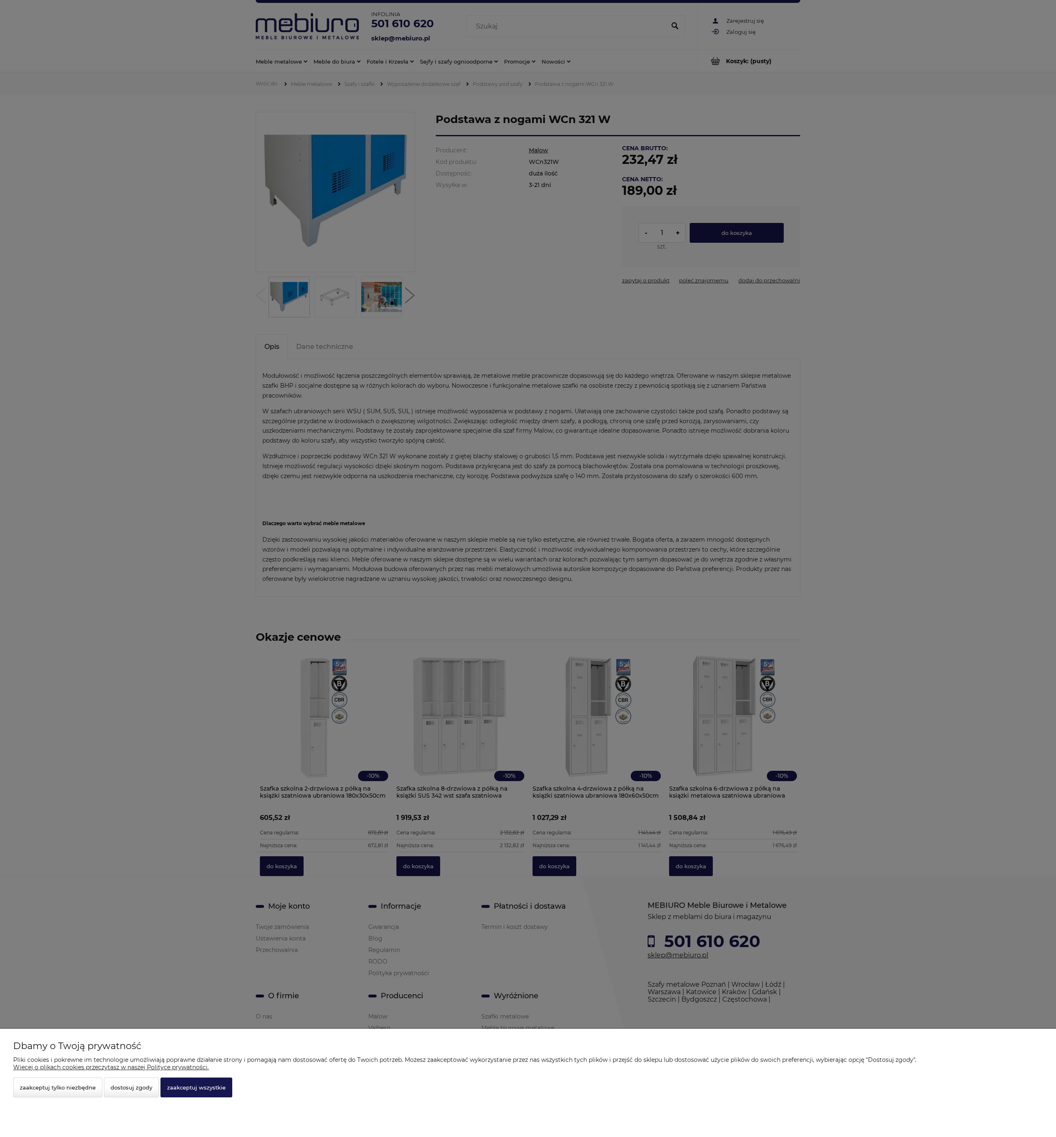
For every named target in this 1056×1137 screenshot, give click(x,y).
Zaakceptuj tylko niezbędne (58, 1087)
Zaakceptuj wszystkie (196, 1087)
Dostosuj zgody (131, 1087)
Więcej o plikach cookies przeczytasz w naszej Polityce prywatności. (111, 1067)
